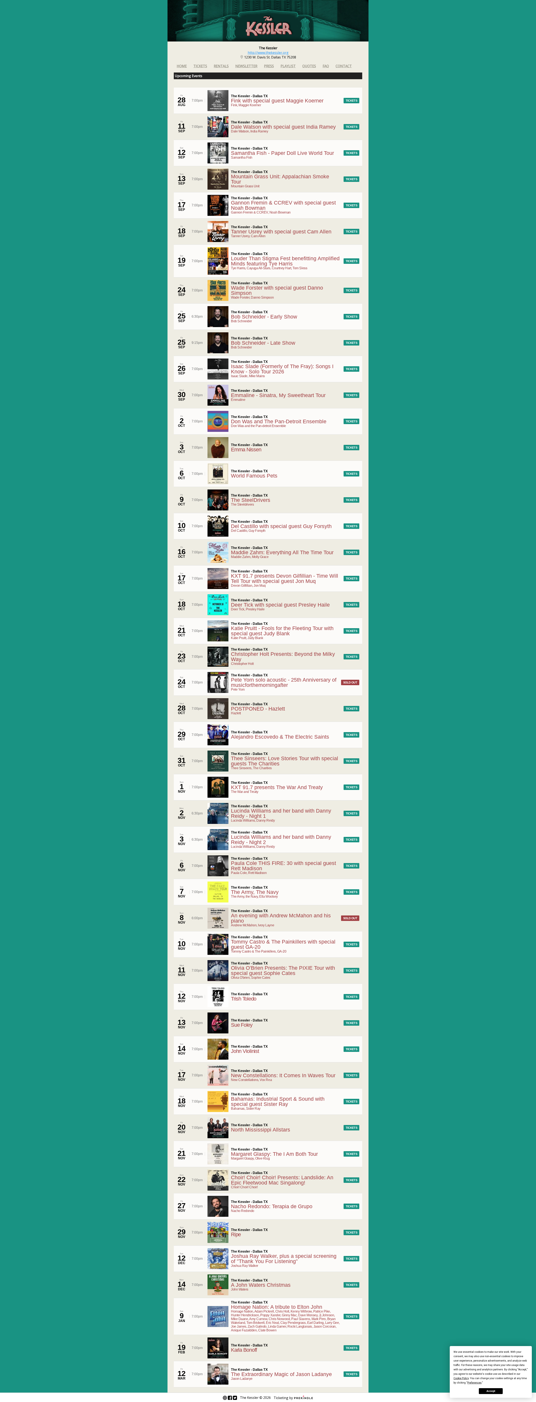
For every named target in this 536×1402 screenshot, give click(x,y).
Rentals (221, 66)
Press (269, 66)
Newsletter (246, 66)
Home (182, 66)
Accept (490, 1391)
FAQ (326, 66)
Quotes (309, 66)
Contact (344, 66)
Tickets (200, 66)
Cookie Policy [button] (461, 1378)
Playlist (288, 66)
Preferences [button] (474, 1382)
